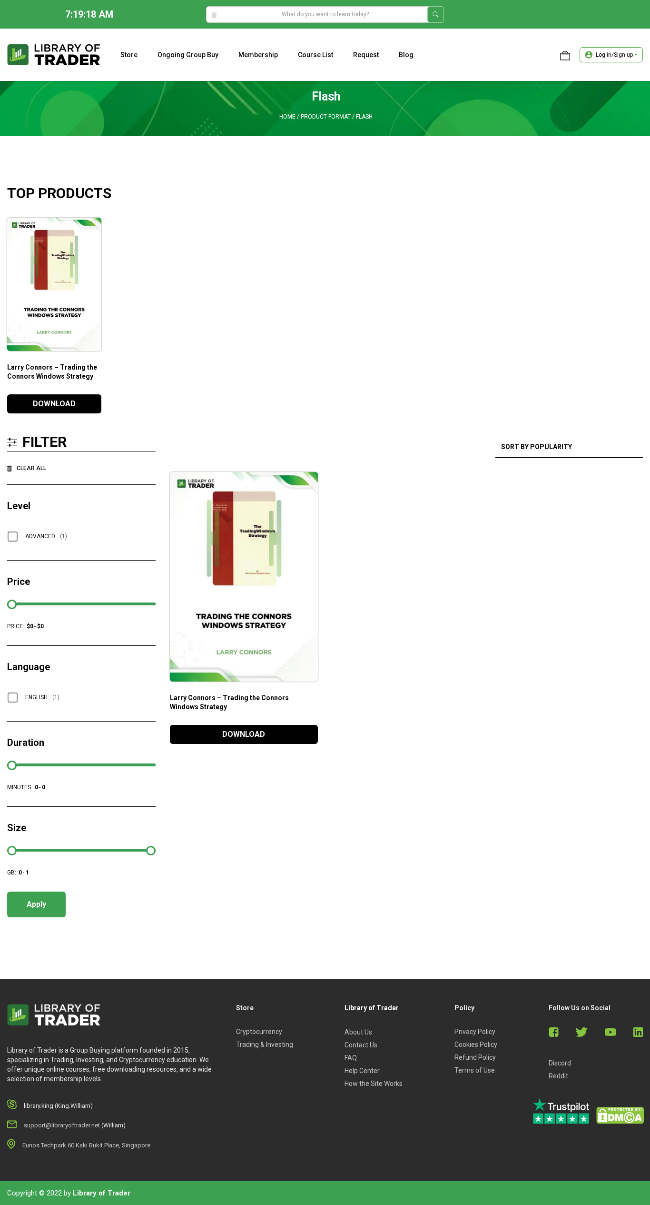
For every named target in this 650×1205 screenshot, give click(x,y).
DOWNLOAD (54, 403)
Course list (315, 55)
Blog (406, 55)
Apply (36, 904)
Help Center (362, 1070)
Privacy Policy (474, 1031)
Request (366, 55)
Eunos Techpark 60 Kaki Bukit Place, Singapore (86, 1145)
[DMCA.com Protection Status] (620, 1115)
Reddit (558, 1076)
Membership (258, 55)
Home (287, 116)
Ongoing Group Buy (188, 55)
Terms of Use (474, 1070)
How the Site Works (374, 1083)
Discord (560, 1063)
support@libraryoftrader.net (62, 1125)
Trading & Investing (264, 1044)
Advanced (46, 536)
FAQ (351, 1058)
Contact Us (361, 1045)
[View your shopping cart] (565, 55)
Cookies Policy (475, 1044)
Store (129, 55)
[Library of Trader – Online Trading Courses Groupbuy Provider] (53, 54)
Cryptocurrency (259, 1031)
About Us (358, 1032)
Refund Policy (475, 1057)
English (42, 697)
